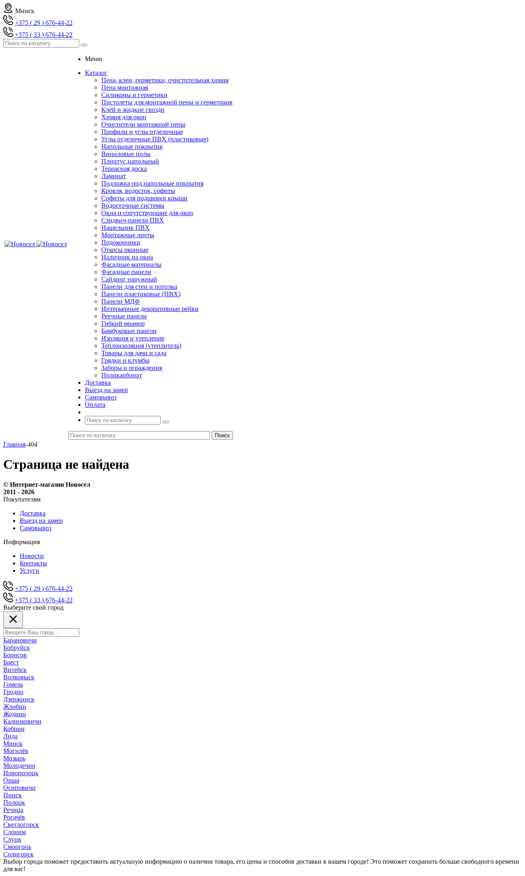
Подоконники (120, 242)
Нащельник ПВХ (125, 227)
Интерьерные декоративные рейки (150, 308)
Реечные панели (124, 316)
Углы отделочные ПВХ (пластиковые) (154, 139)
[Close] (13, 619)
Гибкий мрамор (123, 323)
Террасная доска (124, 168)
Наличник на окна (127, 257)
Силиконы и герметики (134, 94)
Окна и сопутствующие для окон (147, 212)
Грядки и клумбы (125, 360)
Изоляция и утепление (132, 338)
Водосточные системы (132, 205)
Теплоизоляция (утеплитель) (141, 345)
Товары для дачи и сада (134, 352)
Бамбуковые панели (129, 330)
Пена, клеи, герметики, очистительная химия (164, 80)
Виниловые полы (126, 153)
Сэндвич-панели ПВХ (132, 220)
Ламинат (113, 175)
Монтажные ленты (127, 234)
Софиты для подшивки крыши (144, 198)
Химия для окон (123, 116)
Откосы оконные (124, 249)
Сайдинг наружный (129, 279)
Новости (32, 555)
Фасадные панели (126, 271)
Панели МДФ (120, 301)
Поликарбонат (121, 375)
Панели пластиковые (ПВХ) (140, 293)
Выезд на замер (41, 520)
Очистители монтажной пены (143, 124)
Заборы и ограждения (131, 367)
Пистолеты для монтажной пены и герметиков (167, 102)
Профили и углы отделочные (142, 131)
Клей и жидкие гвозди (132, 109)
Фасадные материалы (131, 264)
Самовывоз (35, 527)
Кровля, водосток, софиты (138, 190)
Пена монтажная (124, 87)
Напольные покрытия (131, 146)
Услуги (29, 570)
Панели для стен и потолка (139, 286)
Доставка (33, 513)
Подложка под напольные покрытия (152, 183)
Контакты (33, 563)
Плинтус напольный (130, 161)
